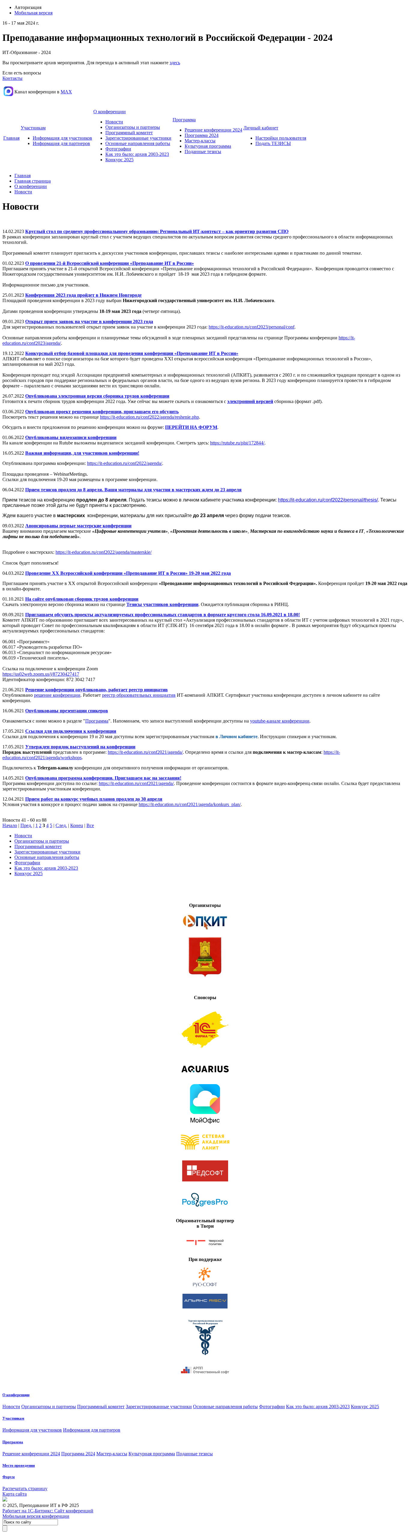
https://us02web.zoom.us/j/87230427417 (40, 674)
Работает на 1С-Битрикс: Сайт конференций (47, 1510)
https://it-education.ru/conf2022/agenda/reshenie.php (149, 417)
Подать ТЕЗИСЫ (273, 143)
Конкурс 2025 (119, 159)
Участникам (33, 127)
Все (90, 825)
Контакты (12, 78)
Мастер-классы (200, 140)
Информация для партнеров (61, 143)
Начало (9, 825)
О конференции (109, 111)
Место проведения (18, 1465)
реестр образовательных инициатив (139, 695)
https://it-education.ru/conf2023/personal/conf (251, 326)
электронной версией (250, 401)
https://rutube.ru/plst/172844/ (237, 442)
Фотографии (118, 148)
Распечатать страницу (24, 1488)
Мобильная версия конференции (35, 1516)
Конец (76, 825)
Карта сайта (14, 1493)
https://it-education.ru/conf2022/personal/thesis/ (328, 499)
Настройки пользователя (280, 138)
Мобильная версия (33, 12)
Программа (184, 119)
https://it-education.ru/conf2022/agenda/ (124, 463)
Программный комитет (129, 132)
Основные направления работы (137, 143)
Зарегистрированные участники (138, 138)
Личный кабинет (260, 127)
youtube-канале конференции (279, 720)
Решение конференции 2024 (213, 129)
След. (61, 825)
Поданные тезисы (203, 151)
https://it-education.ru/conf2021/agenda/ (145, 752)
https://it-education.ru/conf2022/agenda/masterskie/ (104, 552)
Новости (114, 121)
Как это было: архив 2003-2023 (137, 154)
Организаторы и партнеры (132, 127)
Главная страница (32, 180)
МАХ (66, 91)
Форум (8, 1477)
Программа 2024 (202, 135)
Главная (11, 138)
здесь (175, 62)
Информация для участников (62, 138)
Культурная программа (208, 146)
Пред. (26, 825)
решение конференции (57, 695)
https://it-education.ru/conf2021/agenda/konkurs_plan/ (190, 804)
